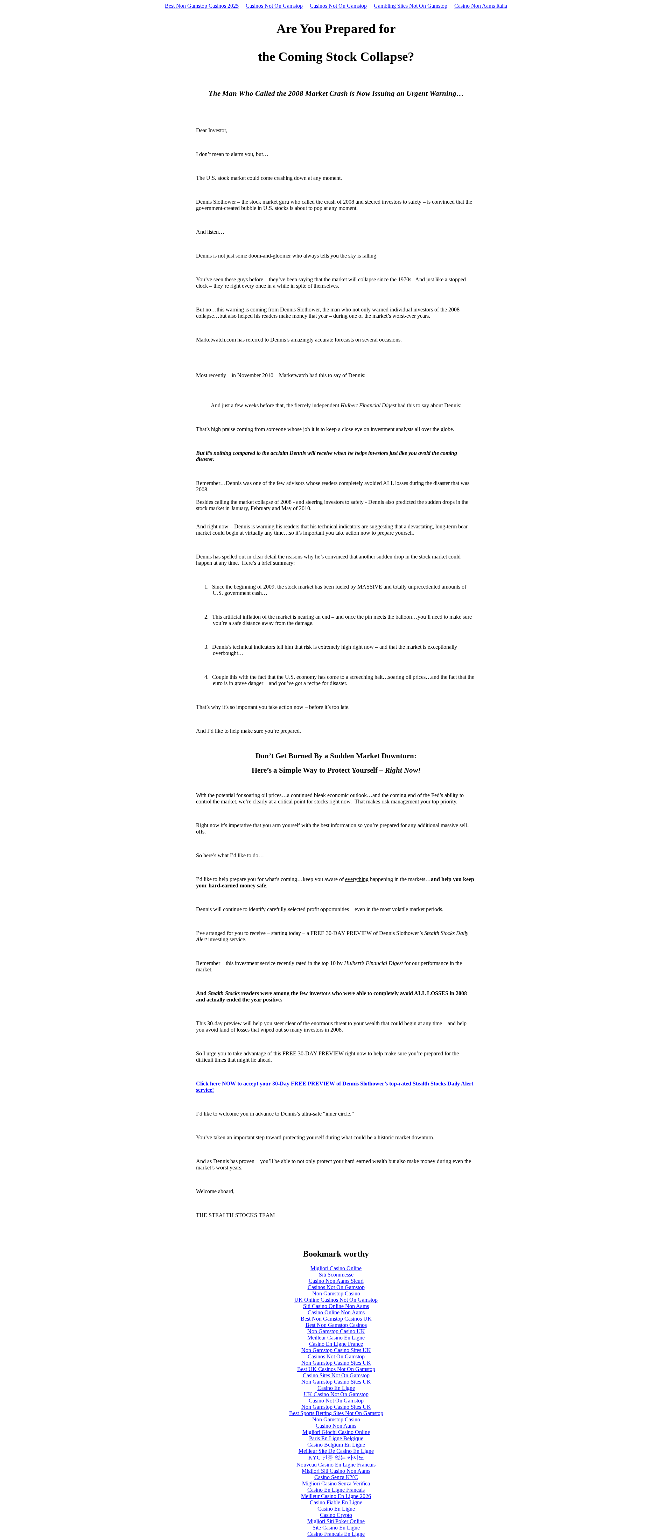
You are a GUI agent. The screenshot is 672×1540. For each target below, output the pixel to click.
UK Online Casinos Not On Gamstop (336, 1300)
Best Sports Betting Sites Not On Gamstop (336, 1413)
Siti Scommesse (336, 1275)
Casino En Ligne (336, 1388)
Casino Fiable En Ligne (336, 1502)
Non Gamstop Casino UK (336, 1331)
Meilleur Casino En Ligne (336, 1338)
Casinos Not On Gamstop (274, 6)
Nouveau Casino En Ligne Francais (336, 1465)
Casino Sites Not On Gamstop (336, 1375)
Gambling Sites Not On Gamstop (410, 6)
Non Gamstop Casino (336, 1293)
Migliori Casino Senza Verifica (336, 1483)
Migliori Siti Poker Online (336, 1521)
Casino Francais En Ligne (336, 1534)
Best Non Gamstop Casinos (336, 1325)
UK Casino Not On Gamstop (336, 1394)
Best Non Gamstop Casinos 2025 (202, 6)
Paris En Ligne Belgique (336, 1438)
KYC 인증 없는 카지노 (336, 1458)
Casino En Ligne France (336, 1344)
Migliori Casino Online (336, 1268)
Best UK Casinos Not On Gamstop (336, 1369)
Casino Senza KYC (336, 1477)
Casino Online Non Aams (336, 1312)
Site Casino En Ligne (336, 1528)
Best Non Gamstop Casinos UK (336, 1319)
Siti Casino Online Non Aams (336, 1306)
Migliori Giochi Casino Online (336, 1432)
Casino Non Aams (336, 1426)
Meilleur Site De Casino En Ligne (336, 1451)
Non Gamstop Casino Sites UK (336, 1350)
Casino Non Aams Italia (480, 6)
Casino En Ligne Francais (336, 1490)
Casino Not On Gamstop (336, 1401)
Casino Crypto (336, 1515)
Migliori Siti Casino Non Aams (336, 1471)
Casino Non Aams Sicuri (336, 1281)
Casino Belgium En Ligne (336, 1445)
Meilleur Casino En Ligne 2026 (336, 1496)
